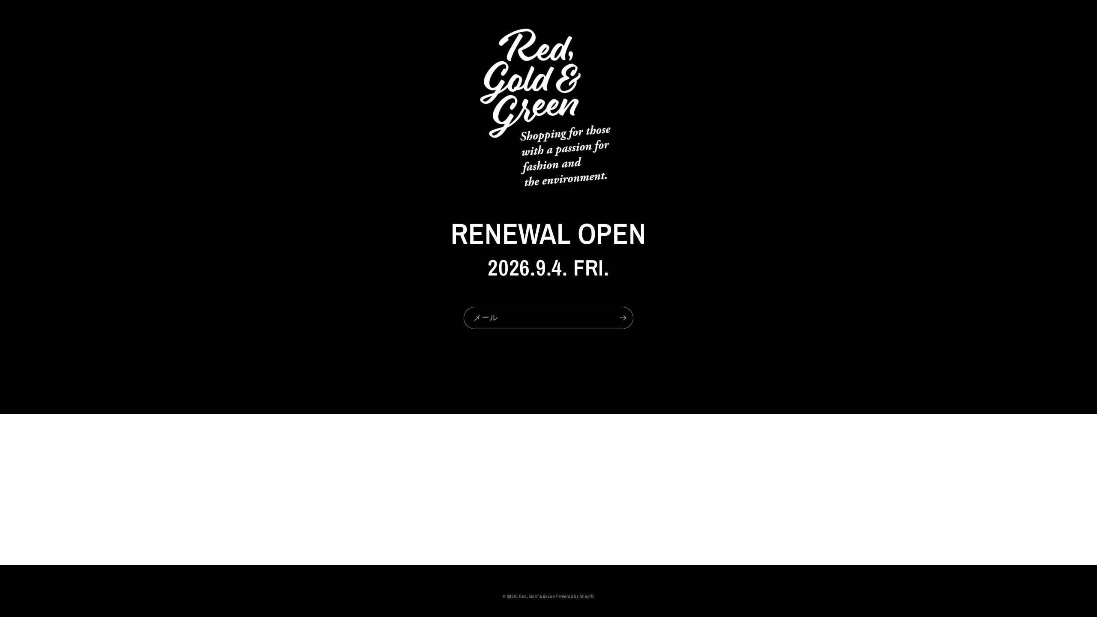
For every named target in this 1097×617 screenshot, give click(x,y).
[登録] (622, 318)
